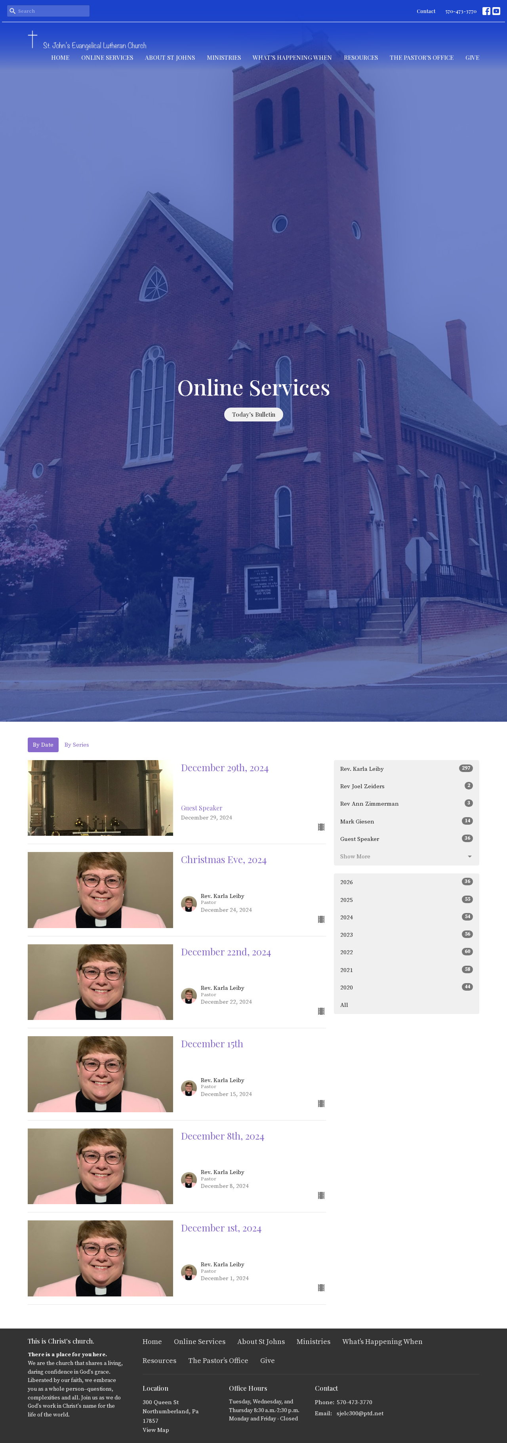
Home (60, 57)
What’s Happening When (292, 57)
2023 (405, 935)
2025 (405, 900)
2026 (405, 882)
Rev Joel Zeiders (405, 786)
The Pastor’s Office (422, 57)
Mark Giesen (405, 821)
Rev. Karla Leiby (405, 769)
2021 (405, 970)
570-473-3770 (461, 11)
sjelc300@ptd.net (360, 1413)
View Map (156, 1430)
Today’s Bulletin (253, 414)
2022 (405, 952)
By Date (43, 745)
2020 (405, 987)
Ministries (224, 57)
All (344, 1005)
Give (472, 57)
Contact (426, 11)
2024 (405, 917)
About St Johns (170, 57)
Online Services (107, 57)
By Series (77, 745)
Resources (361, 57)
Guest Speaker (405, 839)
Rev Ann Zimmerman (405, 804)
